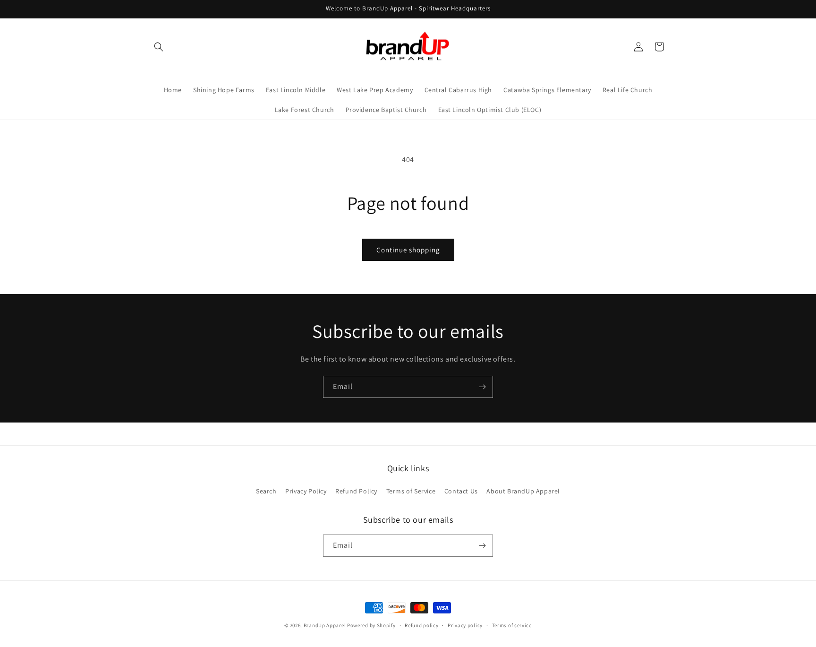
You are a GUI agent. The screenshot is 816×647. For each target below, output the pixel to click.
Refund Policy (356, 491)
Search (266, 491)
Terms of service (512, 625)
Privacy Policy (305, 491)
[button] (158, 46)
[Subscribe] (482, 387)
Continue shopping (408, 249)
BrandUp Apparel (325, 625)
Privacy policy (465, 625)
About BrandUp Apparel (523, 491)
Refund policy (421, 625)
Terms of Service (411, 491)
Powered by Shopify (371, 625)
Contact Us (461, 491)
